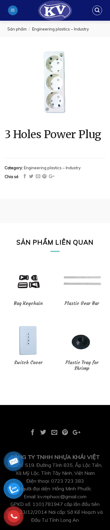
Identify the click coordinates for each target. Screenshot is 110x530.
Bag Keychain (28, 303)
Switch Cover (28, 362)
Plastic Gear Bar (81, 303)
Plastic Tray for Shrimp (81, 365)
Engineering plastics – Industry (60, 29)
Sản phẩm (17, 29)
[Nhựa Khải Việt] (55, 10)
